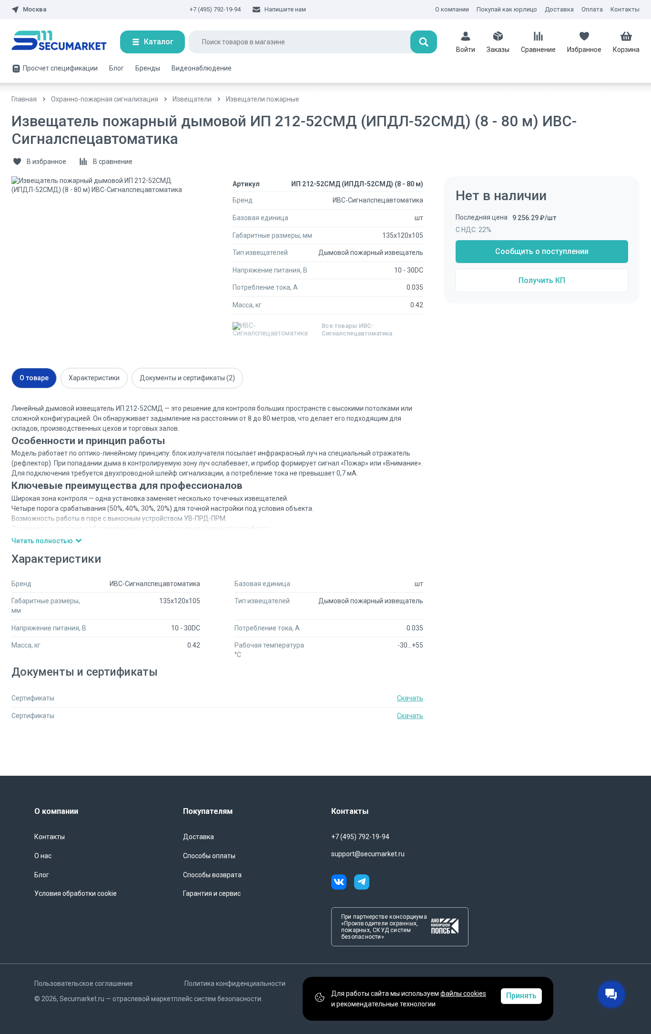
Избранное (584, 49)
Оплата (592, 9)
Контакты (625, 9)
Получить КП (542, 280)
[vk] (342, 883)
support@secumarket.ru (368, 854)
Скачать (410, 698)
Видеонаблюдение (202, 68)
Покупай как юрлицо (507, 9)
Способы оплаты (209, 856)
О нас (42, 856)
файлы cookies (463, 993)
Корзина (626, 49)
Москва (34, 9)
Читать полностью (42, 541)
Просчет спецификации (60, 68)
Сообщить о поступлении (542, 251)
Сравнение (538, 49)
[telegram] (361, 883)
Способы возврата (212, 875)
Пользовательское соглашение (83, 983)
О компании (452, 9)
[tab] (34, 378)
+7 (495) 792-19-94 (215, 9)
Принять (521, 995)
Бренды (147, 68)
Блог (116, 68)
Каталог (158, 41)
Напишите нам (285, 9)
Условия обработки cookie (75, 893)
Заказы (498, 49)
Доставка (559, 9)
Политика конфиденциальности (234, 983)
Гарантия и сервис (212, 893)
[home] (65, 41)
